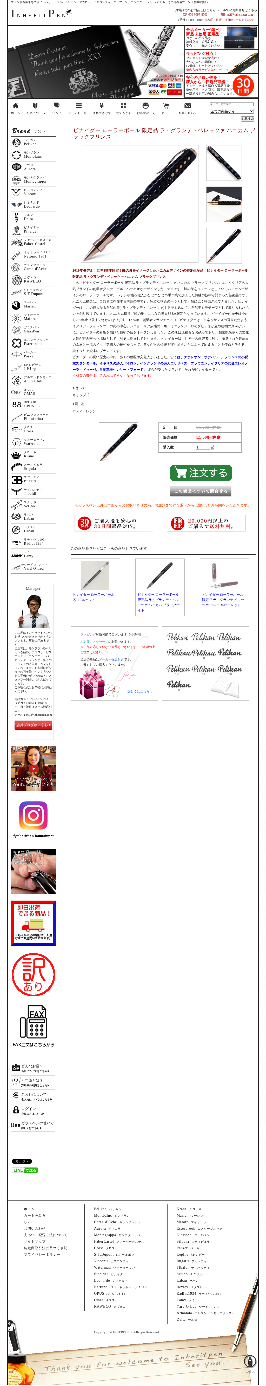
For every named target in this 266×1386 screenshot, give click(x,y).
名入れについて (34, 1094)
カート (166, 112)
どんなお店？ (32, 1066)
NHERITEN (39, 15)
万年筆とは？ (32, 1080)
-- (108, 1209)
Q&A (28, 1222)
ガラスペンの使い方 (37, 1123)
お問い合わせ (187, 112)
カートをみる (35, 1215)
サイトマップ (35, 1241)
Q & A (57, 112)
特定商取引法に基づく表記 (46, 1248)
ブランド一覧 (77, 112)
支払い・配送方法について (46, 1235)
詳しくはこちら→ (140, 691)
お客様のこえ (146, 112)
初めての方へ (35, 112)
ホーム (15, 112)
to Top (250, 1350)
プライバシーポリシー (42, 1254)
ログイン (28, 1109)
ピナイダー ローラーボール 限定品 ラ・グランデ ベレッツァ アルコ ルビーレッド (223, 600)
